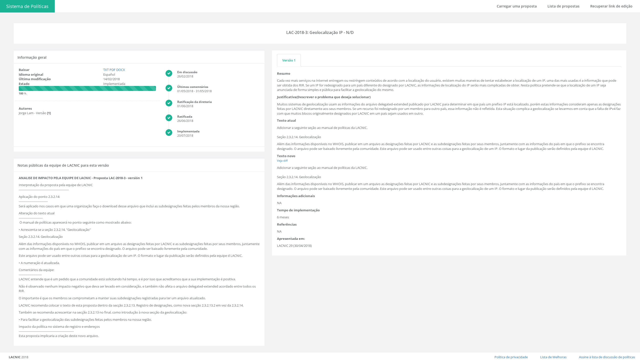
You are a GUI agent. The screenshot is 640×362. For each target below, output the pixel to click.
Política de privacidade (511, 357)
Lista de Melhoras (553, 357)
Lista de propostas (564, 6)
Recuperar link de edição (611, 6)
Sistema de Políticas (27, 6)
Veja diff (282, 160)
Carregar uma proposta (517, 6)
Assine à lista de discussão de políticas (607, 357)
